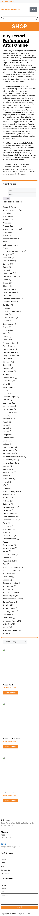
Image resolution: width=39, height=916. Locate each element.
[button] (35, 10)
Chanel (6, 286)
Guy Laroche (8, 371)
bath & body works (10, 245)
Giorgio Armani (9, 355)
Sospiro (6, 580)
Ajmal (5, 213)
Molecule (6, 476)
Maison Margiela (9, 460)
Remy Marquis (9, 548)
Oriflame (6, 504)
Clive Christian (9, 292)
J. (3, 390)
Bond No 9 (7, 258)
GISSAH (6, 359)
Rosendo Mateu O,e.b (11, 567)
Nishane (6, 501)
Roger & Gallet (9, 561)
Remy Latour (8, 545)
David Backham (9, 302)
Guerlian (6, 368)
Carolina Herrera (9, 277)
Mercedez (7, 469)
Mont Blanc (7, 479)
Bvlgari (6, 267)
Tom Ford (7, 605)
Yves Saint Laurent (10, 630)
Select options (10, 693)
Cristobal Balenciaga (11, 299)
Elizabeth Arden (9, 318)
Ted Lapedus (8, 586)
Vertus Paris (8, 618)
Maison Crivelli (9, 453)
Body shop (7, 254)
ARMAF (5, 235)
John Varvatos (9, 412)
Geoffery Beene (9, 352)
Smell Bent (7, 577)
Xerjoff (5, 627)
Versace (6, 615)
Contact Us (5, 870)
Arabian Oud (8, 226)
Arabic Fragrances (10, 229)
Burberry (6, 264)
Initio (5, 384)
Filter (7, 199)
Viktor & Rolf (8, 624)
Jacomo (6, 393)
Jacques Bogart (9, 397)
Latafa (5, 441)
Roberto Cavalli (9, 555)
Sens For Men (8, 573)
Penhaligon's (8, 526)
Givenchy (7, 362)
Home (3, 859)
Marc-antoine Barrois (11, 463)
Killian (5, 428)
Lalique (6, 434)
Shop (3, 863)
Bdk (4, 248)
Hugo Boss (7, 381)
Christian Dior (8, 289)
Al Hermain (7, 216)
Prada (5, 532)
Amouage (7, 223)
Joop (5, 416)
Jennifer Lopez (9, 406)
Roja (5, 564)
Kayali (5, 422)
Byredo (6, 270)
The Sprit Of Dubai (10, 592)
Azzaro (5, 242)
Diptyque (6, 308)
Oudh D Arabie (9, 513)
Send (19, 907)
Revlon (5, 551)
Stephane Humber (10, 583)
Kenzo (5, 425)
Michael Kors (8, 472)
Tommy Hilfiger (9, 608)
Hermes (6, 374)
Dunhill (5, 314)
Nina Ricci (7, 498)
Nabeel (6, 488)
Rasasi (5, 542)
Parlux (5, 523)
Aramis (6, 232)
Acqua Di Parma (9, 207)
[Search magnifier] (35, 18)
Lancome (7, 438)
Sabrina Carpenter (10, 570)
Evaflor (6, 327)
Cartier (6, 283)
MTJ (4, 485)
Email (4, 844)
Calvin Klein (7, 273)
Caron (5, 280)
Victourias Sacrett (10, 621)
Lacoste (6, 431)
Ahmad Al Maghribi (10, 210)
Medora (6, 466)
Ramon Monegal (9, 539)
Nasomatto (7, 494)
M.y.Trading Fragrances (10, 9)
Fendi (5, 333)
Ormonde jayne (9, 507)
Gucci (5, 365)
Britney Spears (9, 261)
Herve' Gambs (8, 378)
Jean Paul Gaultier (10, 403)
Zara (5, 634)
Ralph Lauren (8, 536)
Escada (6, 321)
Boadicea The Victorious (13, 251)
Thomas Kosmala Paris (12, 599)
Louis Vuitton (8, 447)
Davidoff (6, 305)
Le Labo (6, 444)
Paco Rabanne (9, 517)
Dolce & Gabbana (10, 311)
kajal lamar (7, 419)
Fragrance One (9, 343)
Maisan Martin (8, 450)
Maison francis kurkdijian (13, 457)
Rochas (6, 558)
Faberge (6, 330)
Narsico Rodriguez (10, 491)
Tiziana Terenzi (9, 602)
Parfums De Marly (10, 520)
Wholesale (5, 874)
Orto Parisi (7, 510)
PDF (2, 866)
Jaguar (6, 400)
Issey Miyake (8, 387)
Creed (5, 295)
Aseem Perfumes (10, 239)
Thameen (7, 589)
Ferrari (5, 337)
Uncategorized (9, 611)
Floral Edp (7, 340)
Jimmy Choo (8, 409)
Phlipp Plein (7, 529)
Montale (6, 482)
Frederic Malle (8, 349)
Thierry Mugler (8, 596)
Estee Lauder (8, 324)
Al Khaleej (7, 220)
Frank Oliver (7, 346)
